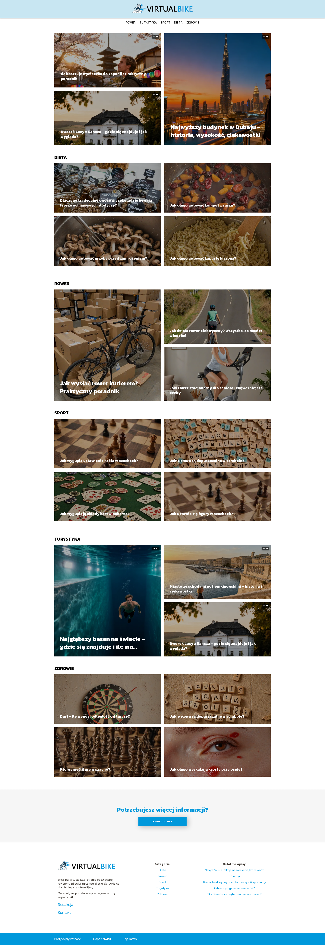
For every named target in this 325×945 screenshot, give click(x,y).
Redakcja (65, 904)
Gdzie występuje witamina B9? (234, 888)
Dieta (178, 22)
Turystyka (148, 22)
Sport (165, 22)
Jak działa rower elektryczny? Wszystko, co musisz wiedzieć (216, 333)
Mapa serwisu (102, 939)
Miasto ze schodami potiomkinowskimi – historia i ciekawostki (216, 589)
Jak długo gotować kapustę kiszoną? (203, 258)
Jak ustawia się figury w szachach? (201, 513)
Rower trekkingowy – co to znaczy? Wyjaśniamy (234, 882)
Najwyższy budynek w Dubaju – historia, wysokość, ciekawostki (215, 131)
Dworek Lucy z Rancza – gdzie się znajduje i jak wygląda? (104, 134)
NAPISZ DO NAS (162, 821)
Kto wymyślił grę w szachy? (85, 769)
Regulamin (130, 939)
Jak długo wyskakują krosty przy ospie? (206, 769)
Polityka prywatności (67, 939)
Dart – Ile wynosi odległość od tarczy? (95, 716)
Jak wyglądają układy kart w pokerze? (95, 513)
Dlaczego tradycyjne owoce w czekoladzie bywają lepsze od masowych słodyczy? (106, 203)
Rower (131, 22)
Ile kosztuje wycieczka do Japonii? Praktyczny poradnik (103, 76)
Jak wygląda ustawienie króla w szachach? (99, 460)
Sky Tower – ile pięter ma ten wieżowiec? (234, 894)
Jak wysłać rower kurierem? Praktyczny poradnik (99, 387)
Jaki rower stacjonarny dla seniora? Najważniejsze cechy (216, 390)
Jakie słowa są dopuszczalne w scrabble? (207, 460)
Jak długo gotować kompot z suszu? (202, 205)
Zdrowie (192, 22)
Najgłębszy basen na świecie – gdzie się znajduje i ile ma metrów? (102, 643)
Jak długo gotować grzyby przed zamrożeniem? (103, 258)
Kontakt (64, 912)
